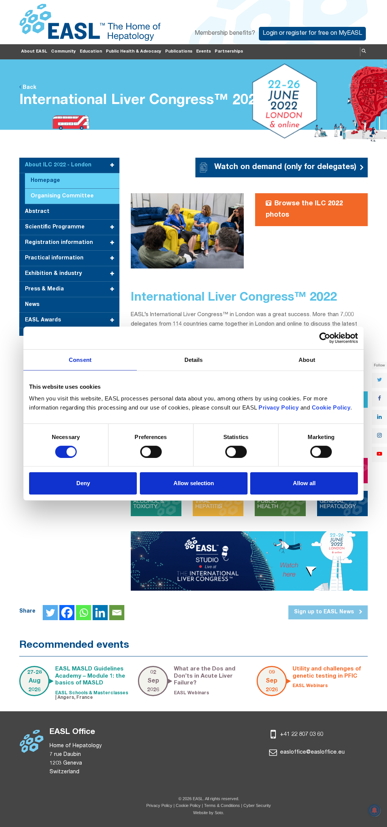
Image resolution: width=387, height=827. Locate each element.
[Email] (116, 612)
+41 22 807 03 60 (301, 734)
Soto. (219, 812)
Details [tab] (193, 359)
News (32, 304)
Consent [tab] (80, 359)
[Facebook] (66, 612)
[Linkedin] (100, 612)
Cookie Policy (189, 805)
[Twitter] (50, 612)
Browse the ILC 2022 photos (304, 209)
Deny (83, 483)
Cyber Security (257, 805)
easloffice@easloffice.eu (312, 752)
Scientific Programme (55, 227)
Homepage (45, 180)
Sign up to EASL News (324, 612)
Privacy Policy (159, 805)
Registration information (59, 242)
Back (28, 87)
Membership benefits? (225, 34)
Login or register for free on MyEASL (312, 34)
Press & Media (44, 289)
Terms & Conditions (222, 805)
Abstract (37, 211)
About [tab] (307, 359)
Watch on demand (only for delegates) (285, 167)
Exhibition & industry (53, 273)
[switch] (151, 452)
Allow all (304, 483)
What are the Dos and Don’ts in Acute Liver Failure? (204, 676)
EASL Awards (43, 320)
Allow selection (193, 483)
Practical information (54, 258)
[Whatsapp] (83, 612)
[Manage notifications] (374, 810)
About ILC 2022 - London (58, 165)
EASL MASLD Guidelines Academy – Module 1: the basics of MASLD (90, 676)
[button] (364, 51)
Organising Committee (62, 196)
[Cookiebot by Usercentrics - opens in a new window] (325, 337)
